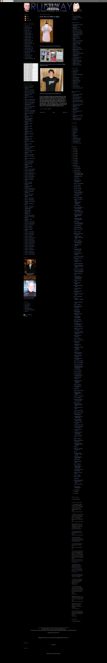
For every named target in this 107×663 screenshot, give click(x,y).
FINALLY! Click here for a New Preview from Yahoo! (78, 266)
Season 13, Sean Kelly (29, 85)
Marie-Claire (75, 131)
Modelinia (75, 132)
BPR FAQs (75, 19)
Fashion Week (27, 303)
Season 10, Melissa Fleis (30, 150)
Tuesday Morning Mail (78, 263)
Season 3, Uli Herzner (29, 239)
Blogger (58, 653)
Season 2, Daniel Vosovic (30, 245)
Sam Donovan (27, 54)
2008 (74, 161)
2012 (74, 155)
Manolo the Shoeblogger (76, 576)
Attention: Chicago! (77, 188)
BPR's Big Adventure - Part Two (78, 314)
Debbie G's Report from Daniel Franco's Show (78, 481)
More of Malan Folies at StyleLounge (78, 470)
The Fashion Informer (77, 142)
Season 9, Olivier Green (29, 170)
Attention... (76, 446)
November (76, 168)
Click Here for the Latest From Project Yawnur (78, 271)
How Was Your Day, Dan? (78, 88)
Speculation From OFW (78, 390)
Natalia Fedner (28, 45)
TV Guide (75, 112)
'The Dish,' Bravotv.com (76, 541)
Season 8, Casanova (29, 178)
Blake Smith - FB (28, 28)
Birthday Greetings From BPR (77, 181)
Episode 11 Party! (77, 231)
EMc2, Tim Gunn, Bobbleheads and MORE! (78, 393)
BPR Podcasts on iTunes (78, 31)
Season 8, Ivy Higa (28, 182)
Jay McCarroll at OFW (78, 410)
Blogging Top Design (77, 60)
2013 (74, 153)
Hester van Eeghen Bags (78, 74)
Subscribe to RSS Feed (77, 17)
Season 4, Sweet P (28, 236)
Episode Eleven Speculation (77, 312)
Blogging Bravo (76, 58)
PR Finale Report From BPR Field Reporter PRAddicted (78, 367)
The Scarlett (28, 20)
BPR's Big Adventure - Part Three (78, 307)
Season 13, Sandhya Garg (30, 99)
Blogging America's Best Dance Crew (77, 50)
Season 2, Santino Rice (29, 246)
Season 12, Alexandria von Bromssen (29, 104)
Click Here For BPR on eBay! (50, 17)
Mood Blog (27, 306)
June (75, 493)
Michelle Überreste (28, 42)
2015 (74, 150)
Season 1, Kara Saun (29, 251)
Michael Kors (75, 135)
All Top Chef (75, 83)
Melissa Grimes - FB (29, 40)
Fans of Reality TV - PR (77, 111)
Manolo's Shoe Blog (77, 47)
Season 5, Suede (28, 226)
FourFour (74, 76)
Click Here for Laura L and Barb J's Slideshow (78, 381)
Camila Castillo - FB (29, 34)
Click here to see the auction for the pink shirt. (50, 46)
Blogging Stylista (76, 63)
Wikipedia (75, 109)
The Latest (76, 350)
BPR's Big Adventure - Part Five (78, 177)
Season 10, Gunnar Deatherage (28, 148)
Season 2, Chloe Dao (29, 243)
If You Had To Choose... (78, 331)
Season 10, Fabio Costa (29, 146)
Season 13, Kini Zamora (29, 89)
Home (54, 112)
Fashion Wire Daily (76, 140)
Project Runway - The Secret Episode (78, 324)
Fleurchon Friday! (77, 186)
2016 (74, 148)
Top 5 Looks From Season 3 (77, 195)
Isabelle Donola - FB (29, 37)
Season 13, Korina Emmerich (28, 95)
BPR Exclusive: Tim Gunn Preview (78, 414)
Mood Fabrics (27, 305)
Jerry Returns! (76, 309)
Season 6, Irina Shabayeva (28, 213)
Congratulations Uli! (78, 227)
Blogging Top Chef (76, 80)
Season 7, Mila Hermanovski (28, 211)
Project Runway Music (77, 118)
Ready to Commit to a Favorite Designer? (78, 192)
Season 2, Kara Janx (29, 248)
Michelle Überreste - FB (29, 43)
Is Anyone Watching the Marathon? (78, 333)
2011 (74, 156)
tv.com (74, 114)
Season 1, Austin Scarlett (30, 254)
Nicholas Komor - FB (29, 48)
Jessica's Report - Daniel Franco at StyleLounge (78, 466)
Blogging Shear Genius (77, 61)
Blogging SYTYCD (76, 82)
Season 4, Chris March (29, 234)
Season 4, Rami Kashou (29, 231)
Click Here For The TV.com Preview (77, 250)
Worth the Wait (77, 459)
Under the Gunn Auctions (78, 40)
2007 (74, 163)
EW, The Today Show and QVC (78, 423)
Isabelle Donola (28, 36)
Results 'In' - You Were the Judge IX (78, 449)
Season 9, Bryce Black (29, 162)
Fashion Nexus (76, 70)
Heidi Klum (75, 137)
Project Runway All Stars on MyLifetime (77, 35)
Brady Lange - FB (28, 31)
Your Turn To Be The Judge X (78, 430)
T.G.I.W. (75, 247)
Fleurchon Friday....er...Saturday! (78, 299)
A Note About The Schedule (77, 345)
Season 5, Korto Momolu (30, 221)
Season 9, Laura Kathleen (30, 169)
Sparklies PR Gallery (77, 119)
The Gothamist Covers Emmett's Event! (78, 375)
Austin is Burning (76, 98)
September (76, 171)
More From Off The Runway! (77, 336)
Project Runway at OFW (78, 412)
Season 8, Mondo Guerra (30, 188)
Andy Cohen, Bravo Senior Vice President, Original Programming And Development (77, 560)
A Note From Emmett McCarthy (78, 356)
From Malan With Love (78, 326)
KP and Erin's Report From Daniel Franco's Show (78, 433)
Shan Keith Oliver (28, 57)
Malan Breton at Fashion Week (77, 487)
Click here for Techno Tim (29, 298)
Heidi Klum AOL (76, 95)
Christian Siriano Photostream (76, 55)
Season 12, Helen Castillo (30, 110)
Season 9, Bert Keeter (29, 161)
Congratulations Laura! (78, 424)
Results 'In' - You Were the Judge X (78, 329)
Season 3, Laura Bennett (30, 240)
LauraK (27, 16)
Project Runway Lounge (77, 94)
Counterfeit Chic (76, 141)
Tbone (27, 18)
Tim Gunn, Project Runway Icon (77, 511)
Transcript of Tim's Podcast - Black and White (78, 237)
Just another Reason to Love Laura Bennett (78, 223)
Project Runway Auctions (78, 32)
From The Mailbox (77, 190)
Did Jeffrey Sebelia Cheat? (77, 261)
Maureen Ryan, (77, 601)
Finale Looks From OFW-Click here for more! (78, 404)
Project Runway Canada (77, 104)
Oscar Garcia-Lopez (29, 49)
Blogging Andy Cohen (77, 64)
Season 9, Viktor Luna (29, 172)
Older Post (65, 112)
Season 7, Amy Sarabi (29, 194)
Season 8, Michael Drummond (28, 187)
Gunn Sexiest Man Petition (29, 297)
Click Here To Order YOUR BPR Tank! (78, 219)
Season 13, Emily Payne (29, 92)
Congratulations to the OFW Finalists (78, 417)
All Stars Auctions (76, 36)
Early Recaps (76, 221)
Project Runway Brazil (77, 97)
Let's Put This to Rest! (78, 364)
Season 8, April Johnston (30, 176)
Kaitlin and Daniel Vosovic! (77, 378)
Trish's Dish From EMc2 (78, 339)
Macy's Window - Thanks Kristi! (77, 317)
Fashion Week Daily (77, 138)
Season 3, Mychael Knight (30, 242)
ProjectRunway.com (77, 42)
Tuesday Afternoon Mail (78, 256)
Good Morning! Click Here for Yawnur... (78, 353)
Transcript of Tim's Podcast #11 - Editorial (77, 203)
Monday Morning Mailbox (77, 283)
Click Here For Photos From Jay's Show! (78, 400)
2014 (74, 151)
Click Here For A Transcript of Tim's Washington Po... (78, 277)
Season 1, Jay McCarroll (29, 249)
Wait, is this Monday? (78, 197)
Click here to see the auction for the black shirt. (50, 93)
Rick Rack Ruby (76, 79)
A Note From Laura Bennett (77, 245)
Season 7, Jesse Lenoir (29, 206)
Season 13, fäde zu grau (29, 100)
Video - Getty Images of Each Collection (78, 208)
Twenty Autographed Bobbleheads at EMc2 (78, 215)
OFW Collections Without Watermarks (78, 211)
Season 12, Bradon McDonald (28, 108)
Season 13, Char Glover (29, 91)
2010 (74, 158)
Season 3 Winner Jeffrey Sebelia (77, 521)
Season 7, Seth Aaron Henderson (29, 192)
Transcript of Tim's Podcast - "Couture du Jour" (78, 454)
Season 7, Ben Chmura (29, 198)
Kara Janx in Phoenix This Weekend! (78, 242)
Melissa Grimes (28, 39)
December (76, 166)
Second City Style (76, 86)
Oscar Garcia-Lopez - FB (30, 51)
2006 (74, 165)
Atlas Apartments (28, 308)
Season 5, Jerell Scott (29, 224)
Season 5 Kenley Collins (30, 223)
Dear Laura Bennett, (78, 371)
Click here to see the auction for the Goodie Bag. (51, 64)
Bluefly (74, 134)
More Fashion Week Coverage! (78, 359)
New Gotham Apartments (30, 309)
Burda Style (75, 128)
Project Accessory (76, 51)
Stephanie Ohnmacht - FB (30, 58)
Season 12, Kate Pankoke (30, 111)
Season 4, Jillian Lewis (29, 233)
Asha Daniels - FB (28, 27)
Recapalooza (76, 388)
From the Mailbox (77, 185)
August (75, 490)
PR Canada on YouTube (77, 100)
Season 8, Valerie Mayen (30, 190)
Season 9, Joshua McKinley (28, 165)
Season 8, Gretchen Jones (30, 173)
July (75, 491)
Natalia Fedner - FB (28, 46)
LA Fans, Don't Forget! (78, 212)
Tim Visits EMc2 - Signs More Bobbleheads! (78, 174)
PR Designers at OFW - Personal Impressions (78, 348)
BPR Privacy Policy (76, 621)
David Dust (75, 73)
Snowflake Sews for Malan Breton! (78, 457)
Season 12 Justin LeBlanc (30, 106)
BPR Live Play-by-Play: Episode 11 (78, 234)
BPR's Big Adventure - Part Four (78, 292)
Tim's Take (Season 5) (77, 57)
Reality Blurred (76, 108)
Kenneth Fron (75, 85)
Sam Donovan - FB (28, 55)
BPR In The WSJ (77, 476)
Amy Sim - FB (27, 25)
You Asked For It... (77, 402)
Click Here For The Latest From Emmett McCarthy (78, 444)
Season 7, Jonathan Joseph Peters (29, 208)
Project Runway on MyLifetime (76, 28)
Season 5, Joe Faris (29, 227)
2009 (74, 160)
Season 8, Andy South (29, 175)
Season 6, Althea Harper (29, 215)
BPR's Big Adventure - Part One (78, 322)
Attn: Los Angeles (77, 251)
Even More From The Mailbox (78, 254)
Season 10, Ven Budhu (29, 154)
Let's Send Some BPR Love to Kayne (78, 427)
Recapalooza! (76, 178)
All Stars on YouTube (77, 29)
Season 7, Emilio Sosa (29, 199)
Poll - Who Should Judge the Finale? (78, 420)
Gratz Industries (76, 77)
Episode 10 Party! (77, 438)
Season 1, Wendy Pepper (30, 252)
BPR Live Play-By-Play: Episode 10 (78, 441)
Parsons (26, 311)
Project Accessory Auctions (78, 53)
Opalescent (75, 71)
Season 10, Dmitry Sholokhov (28, 139)
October (75, 170)
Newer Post (42, 112)
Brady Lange (27, 30)
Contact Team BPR (76, 16)
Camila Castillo (28, 33)
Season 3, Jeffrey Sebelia (30, 237)
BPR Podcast (75, 46)
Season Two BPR (76, 499)
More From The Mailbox (78, 183)
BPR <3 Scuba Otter (78, 296)
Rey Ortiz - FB (27, 52)
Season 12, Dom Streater (30, 102)
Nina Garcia (75, 129)
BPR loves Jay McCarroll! (77, 342)
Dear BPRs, (76, 478)
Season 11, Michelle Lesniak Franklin (29, 119)
